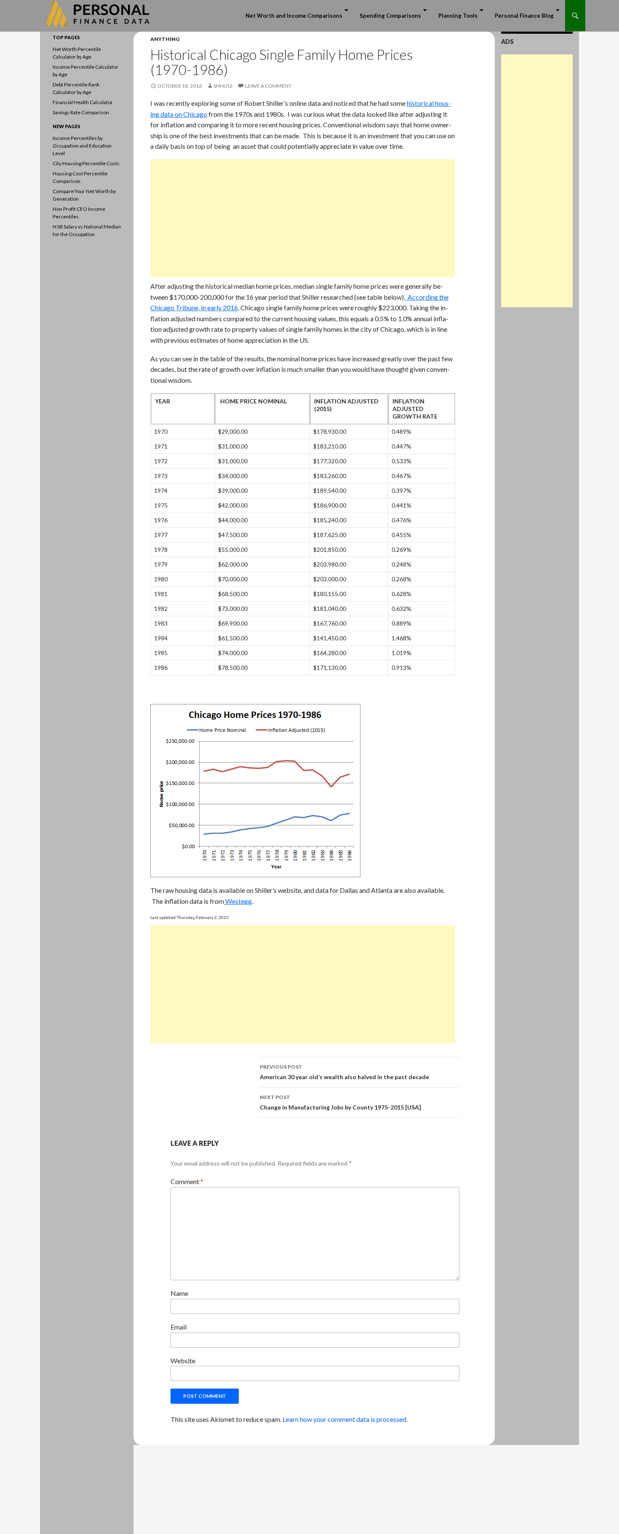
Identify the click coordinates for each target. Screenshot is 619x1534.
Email (179, 1327)
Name (179, 1293)
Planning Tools (458, 15)
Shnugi (222, 86)
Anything (164, 39)
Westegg (238, 901)
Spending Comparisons (390, 15)
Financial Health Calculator (83, 102)
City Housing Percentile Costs (86, 163)
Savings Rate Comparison (81, 112)
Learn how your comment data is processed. (345, 1419)
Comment (187, 1181)
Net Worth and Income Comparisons (293, 15)
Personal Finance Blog (524, 15)
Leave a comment (268, 86)
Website (183, 1361)
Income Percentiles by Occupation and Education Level (82, 145)
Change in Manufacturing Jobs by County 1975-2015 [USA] (340, 1102)
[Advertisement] (302, 218)
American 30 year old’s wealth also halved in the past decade (344, 1072)
